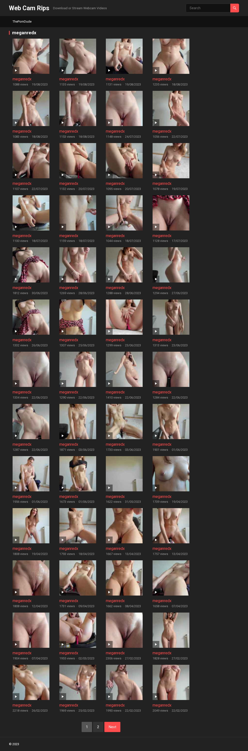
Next (112, 727)
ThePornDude (22, 21)
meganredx (22, 79)
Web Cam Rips (29, 8)
